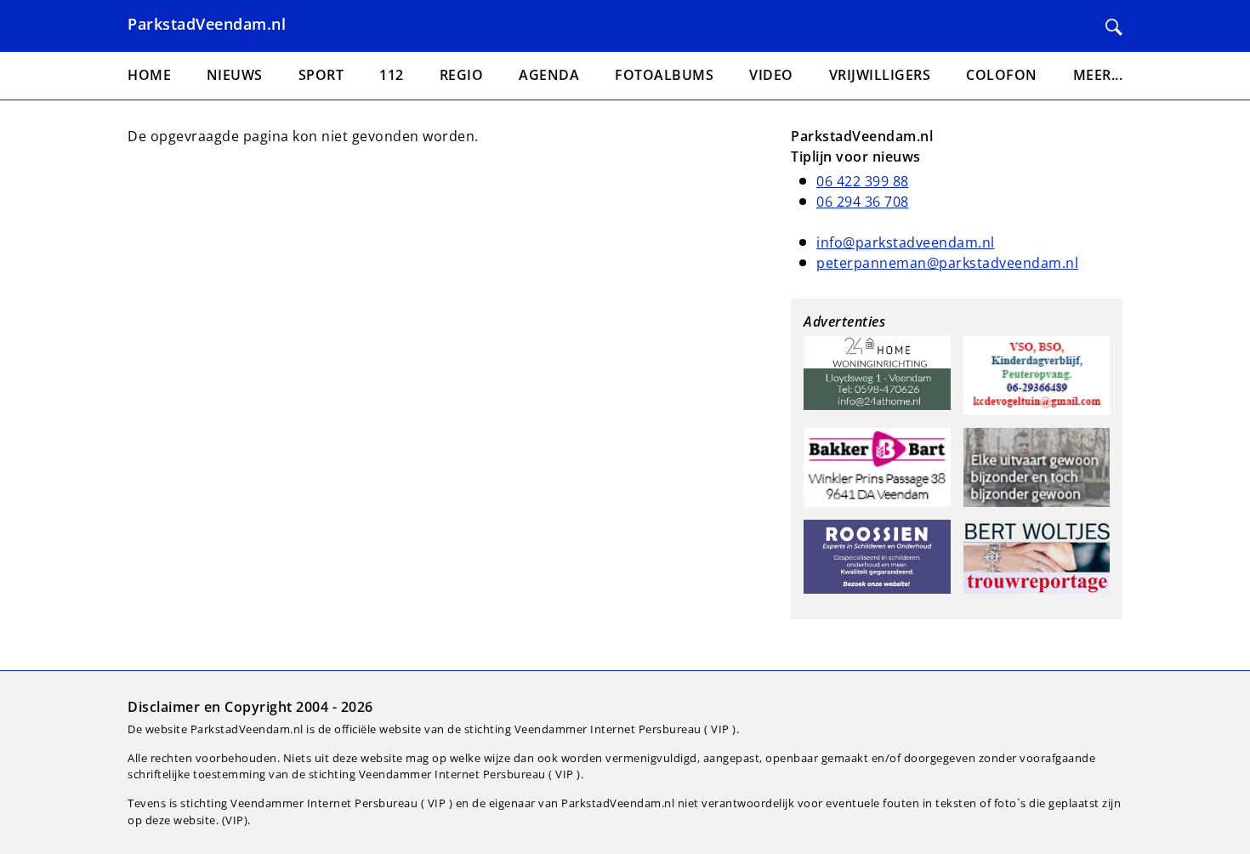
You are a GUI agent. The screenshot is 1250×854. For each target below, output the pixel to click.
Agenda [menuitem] (549, 74)
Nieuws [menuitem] (235, 74)
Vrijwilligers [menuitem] (880, 74)
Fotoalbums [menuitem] (664, 74)
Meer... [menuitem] (1098, 74)
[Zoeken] (1113, 27)
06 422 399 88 (862, 181)
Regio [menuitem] (462, 74)
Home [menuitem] (149, 74)
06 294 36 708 (862, 201)
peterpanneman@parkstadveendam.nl (947, 262)
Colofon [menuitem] (1001, 74)
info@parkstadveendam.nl (905, 242)
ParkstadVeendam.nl (207, 24)
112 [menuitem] (391, 74)
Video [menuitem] (771, 74)
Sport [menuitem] (321, 74)
